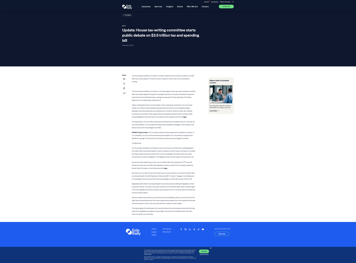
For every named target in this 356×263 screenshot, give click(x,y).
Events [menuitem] (180, 6)
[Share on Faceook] (124, 90)
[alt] (127, 6)
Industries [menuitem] (146, 6)
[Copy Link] (124, 93)
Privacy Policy (147, 254)
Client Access (225, 2)
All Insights (128, 15)
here (185, 117)
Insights (153, 235)
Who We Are (167, 232)
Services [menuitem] (158, 6)
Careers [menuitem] (205, 6)
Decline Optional (204, 254)
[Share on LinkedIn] (124, 80)
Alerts (206, 2)
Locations (214, 2)
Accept (204, 251)
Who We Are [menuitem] (192, 6)
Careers (153, 229)
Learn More (213, 111)
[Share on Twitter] (124, 85)
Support (154, 232)
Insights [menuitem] (169, 6)
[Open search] (233, 2)
